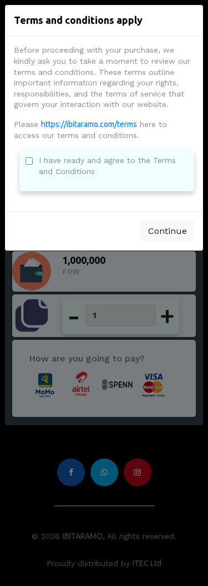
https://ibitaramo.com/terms (89, 124)
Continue (167, 231)
